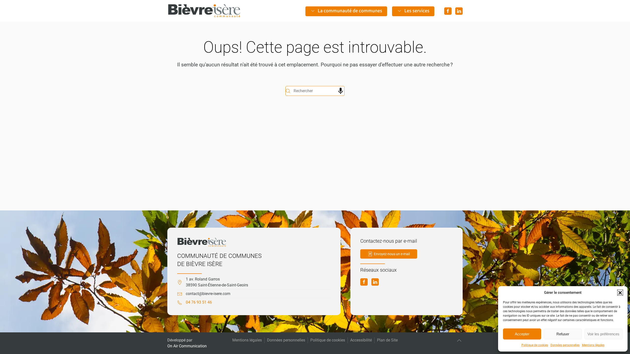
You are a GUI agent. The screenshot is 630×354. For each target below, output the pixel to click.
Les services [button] (416, 10)
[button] (620, 292)
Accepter (522, 334)
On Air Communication (187, 346)
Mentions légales (593, 345)
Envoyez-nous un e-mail (392, 254)
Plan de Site (387, 340)
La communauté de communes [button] (350, 10)
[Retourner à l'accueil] (204, 11)
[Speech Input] (341, 91)
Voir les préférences (603, 334)
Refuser (562, 334)
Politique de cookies (534, 345)
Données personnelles (565, 345)
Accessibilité (361, 340)
